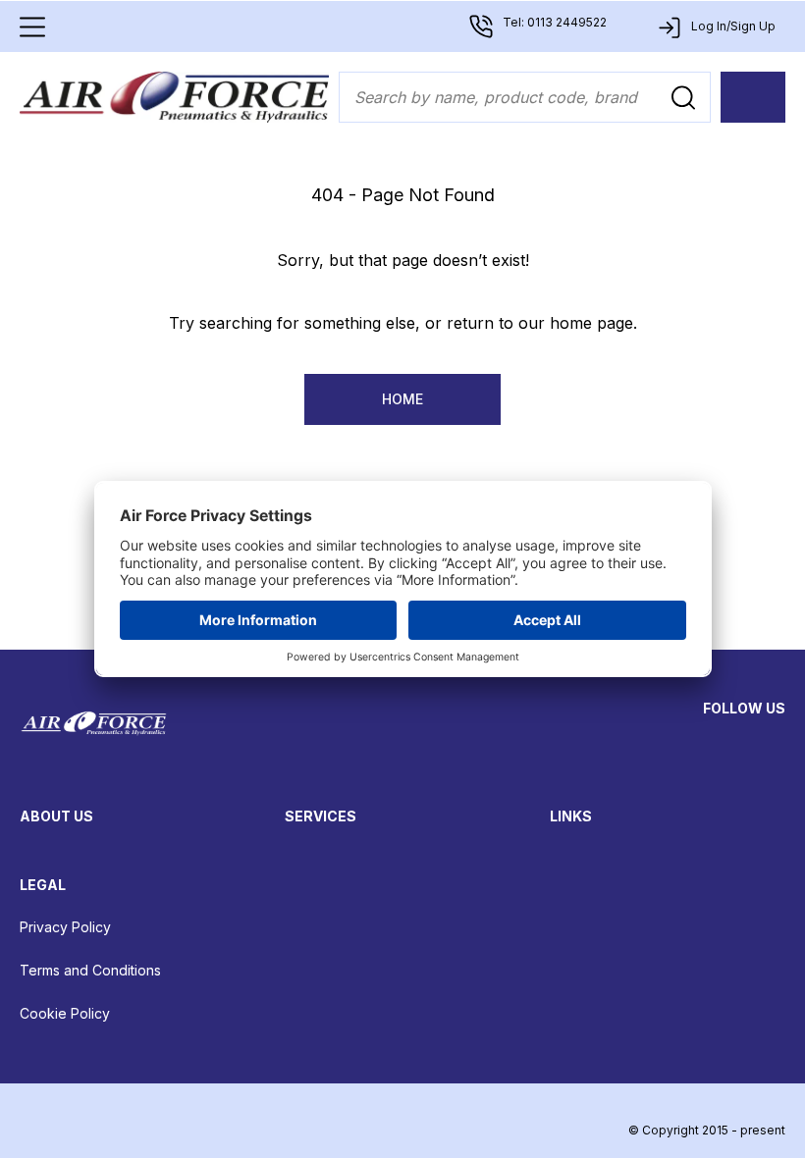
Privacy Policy (65, 927)
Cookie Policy (65, 1013)
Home (402, 399)
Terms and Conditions (90, 970)
